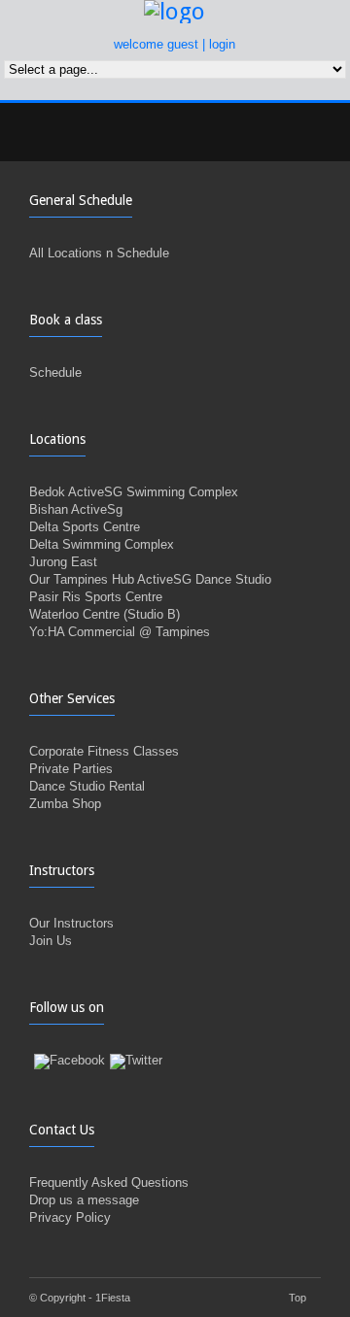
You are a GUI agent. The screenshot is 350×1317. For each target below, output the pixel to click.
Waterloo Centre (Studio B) (104, 614)
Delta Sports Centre (84, 527)
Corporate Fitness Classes (104, 751)
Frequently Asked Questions (109, 1182)
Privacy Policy (70, 1217)
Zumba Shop (65, 803)
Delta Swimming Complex (101, 544)
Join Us (50, 940)
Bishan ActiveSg (75, 509)
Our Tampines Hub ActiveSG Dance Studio (150, 579)
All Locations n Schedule (99, 253)
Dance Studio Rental (87, 786)
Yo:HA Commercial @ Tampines (119, 632)
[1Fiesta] (175, 11)
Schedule (55, 372)
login (222, 44)
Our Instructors (71, 923)
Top (297, 1297)
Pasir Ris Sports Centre (95, 597)
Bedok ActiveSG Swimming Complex (133, 492)
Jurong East (63, 562)
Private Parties (71, 768)
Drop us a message (84, 1200)
